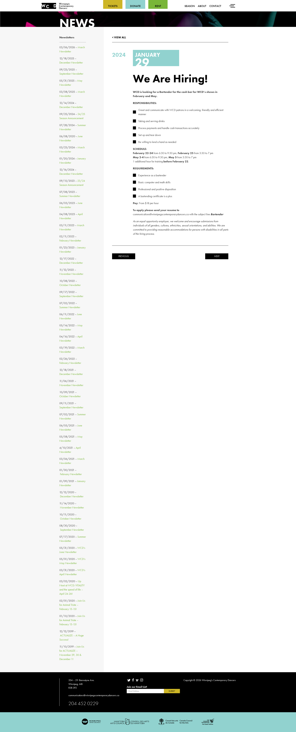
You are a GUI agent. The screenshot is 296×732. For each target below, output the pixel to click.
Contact (215, 6)
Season (190, 6)
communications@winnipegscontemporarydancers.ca (94, 695)
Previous (123, 256)
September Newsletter (71, 73)
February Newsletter (70, 240)
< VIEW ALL (119, 37)
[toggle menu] (232, 4)
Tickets (112, 6)
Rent (158, 6)
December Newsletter (71, 62)
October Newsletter (70, 285)
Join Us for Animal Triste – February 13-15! (72, 605)
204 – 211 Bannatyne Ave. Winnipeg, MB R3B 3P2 (81, 684)
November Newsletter (71, 274)
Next (217, 256)
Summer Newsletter (69, 196)
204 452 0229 (83, 703)
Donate (135, 6)
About (202, 6)
